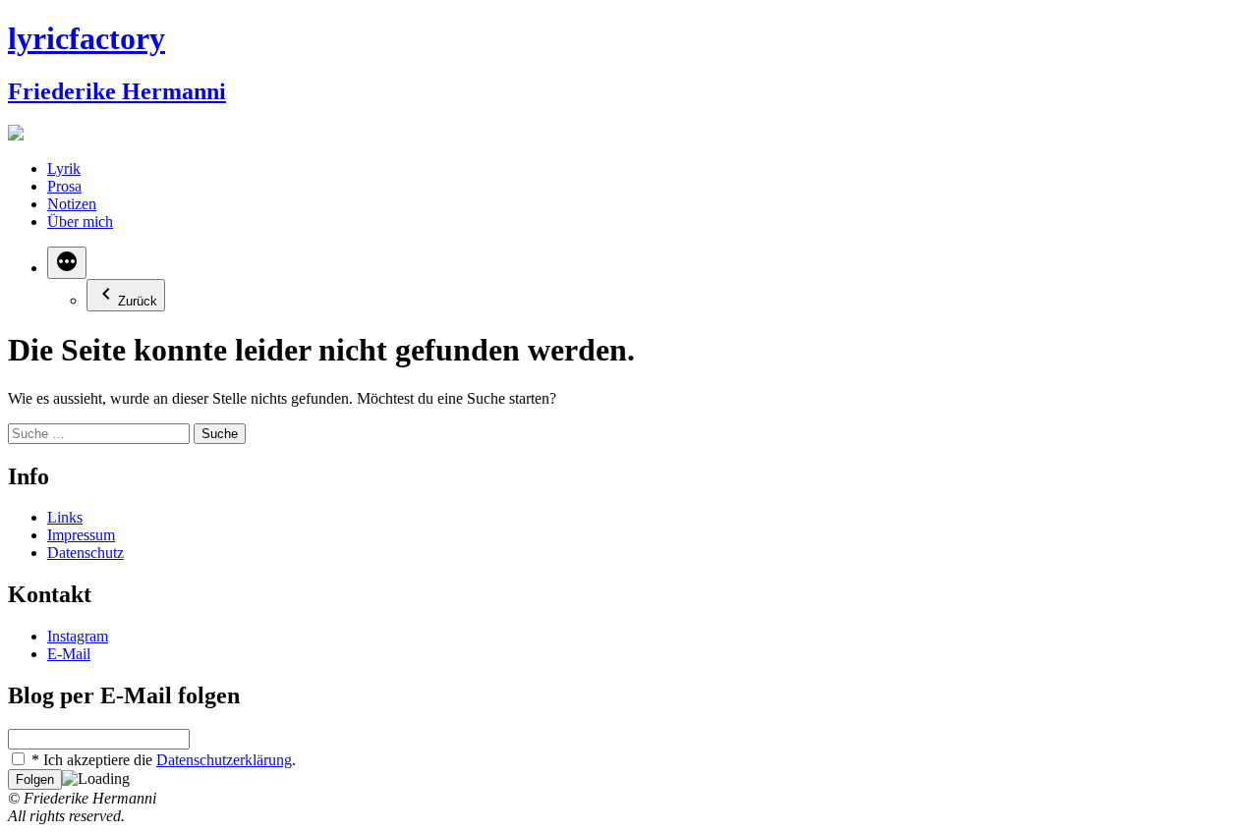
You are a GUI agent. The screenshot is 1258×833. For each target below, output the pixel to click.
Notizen (71, 203)
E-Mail (68, 653)
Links (65, 517)
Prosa (64, 186)
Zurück (137, 301)
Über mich (80, 221)
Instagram (77, 636)
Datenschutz (85, 552)
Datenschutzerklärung (224, 759)
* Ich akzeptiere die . (162, 759)
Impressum (81, 535)
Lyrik (64, 168)
